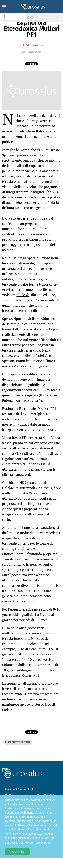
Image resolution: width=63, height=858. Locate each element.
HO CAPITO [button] (17, 851)
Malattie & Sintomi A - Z (19, 789)
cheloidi (23, 294)
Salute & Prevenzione (17, 17)
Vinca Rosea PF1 (15, 437)
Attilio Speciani (33, 45)
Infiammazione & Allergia (18, 23)
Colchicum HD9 (14, 482)
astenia (7, 548)
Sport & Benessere (17, 37)
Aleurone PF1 (12, 527)
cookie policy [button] (43, 842)
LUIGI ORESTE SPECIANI (17, 742)
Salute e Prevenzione (46, 794)
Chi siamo (9, 794)
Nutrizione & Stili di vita (18, 30)
